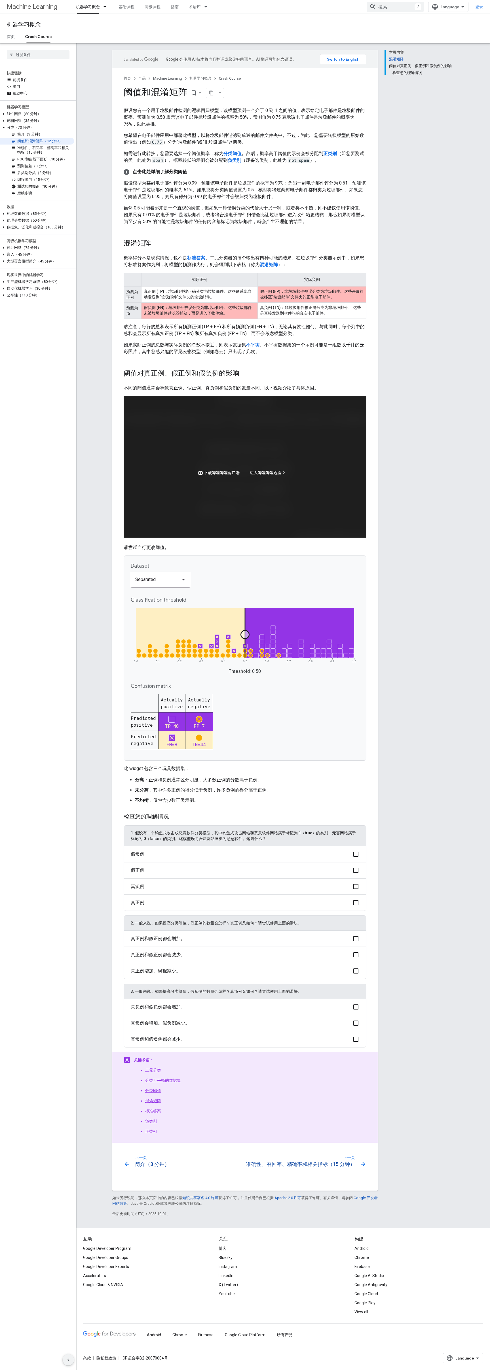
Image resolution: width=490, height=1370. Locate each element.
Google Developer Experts (106, 1266)
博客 (223, 1248)
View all (361, 1312)
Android (361, 1248)
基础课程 (126, 6)
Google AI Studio (369, 1275)
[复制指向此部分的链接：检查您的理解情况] (174, 817)
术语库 (195, 6)
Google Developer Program (107, 1248)
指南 (175, 6)
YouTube (227, 1293)
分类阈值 (153, 1090)
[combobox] (395, 7)
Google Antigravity (370, 1284)
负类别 (151, 1121)
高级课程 (152, 6)
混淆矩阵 (153, 1100)
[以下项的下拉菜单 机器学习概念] (106, 7)
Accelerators (94, 1275)
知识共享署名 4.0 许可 (200, 1198)
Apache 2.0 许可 (287, 1198)
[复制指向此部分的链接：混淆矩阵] (156, 243)
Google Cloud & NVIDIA (103, 1284)
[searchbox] (38, 54)
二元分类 (153, 1070)
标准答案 (153, 1111)
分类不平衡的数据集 (163, 1080)
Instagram (228, 1266)
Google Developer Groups (105, 1257)
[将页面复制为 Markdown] (211, 93)
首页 (11, 36)
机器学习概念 (88, 6)
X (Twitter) (228, 1284)
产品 (142, 78)
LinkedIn (226, 1275)
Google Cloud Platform (245, 1335)
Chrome (361, 1257)
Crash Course (38, 36)
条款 (87, 1358)
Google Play (364, 1303)
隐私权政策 (106, 1358)
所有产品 (285, 1335)
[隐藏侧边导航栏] (68, 1359)
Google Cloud (366, 1293)
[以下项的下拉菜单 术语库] (207, 7)
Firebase (362, 1266)
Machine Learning (32, 6)
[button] (37, 114)
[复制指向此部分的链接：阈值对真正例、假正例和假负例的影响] (245, 373)
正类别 (151, 1131)
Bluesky (226, 1257)
